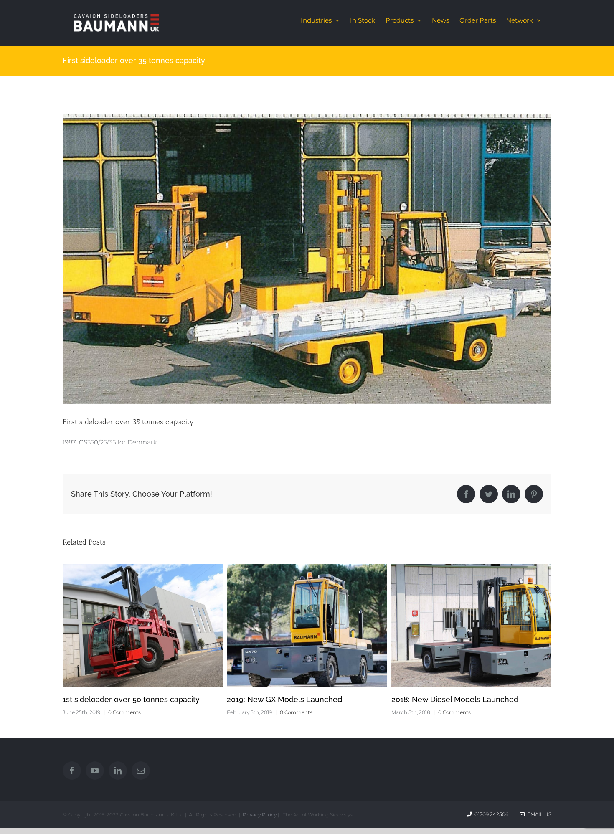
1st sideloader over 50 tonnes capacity (131, 699)
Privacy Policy (260, 814)
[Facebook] (72, 770)
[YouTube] (95, 770)
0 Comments (124, 712)
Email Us (538, 814)
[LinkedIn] (118, 770)
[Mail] (141, 770)
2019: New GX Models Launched (284, 699)
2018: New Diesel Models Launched (454, 699)
